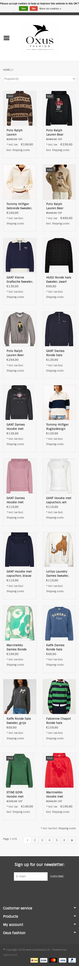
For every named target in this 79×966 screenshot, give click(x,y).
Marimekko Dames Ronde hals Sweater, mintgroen (17, 647)
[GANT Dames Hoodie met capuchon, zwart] (19, 402)
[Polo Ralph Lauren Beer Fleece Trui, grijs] (19, 329)
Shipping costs (21, 150)
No (33, 8)
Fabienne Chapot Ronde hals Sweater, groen (58, 721)
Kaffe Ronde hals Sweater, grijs (19, 721)
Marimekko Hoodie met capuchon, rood (57, 794)
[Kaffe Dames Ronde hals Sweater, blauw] (59, 623)
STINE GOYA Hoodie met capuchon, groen (19, 794)
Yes (23, 8)
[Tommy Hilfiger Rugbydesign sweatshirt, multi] (59, 402)
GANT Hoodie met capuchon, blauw (19, 574)
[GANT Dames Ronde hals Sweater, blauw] (59, 329)
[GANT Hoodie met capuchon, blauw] (19, 549)
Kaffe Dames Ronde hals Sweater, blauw (56, 647)
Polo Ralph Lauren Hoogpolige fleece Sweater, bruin (17, 132)
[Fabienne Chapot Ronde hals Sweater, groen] (59, 696)
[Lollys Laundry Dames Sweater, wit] (59, 549)
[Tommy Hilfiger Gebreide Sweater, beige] (19, 181)
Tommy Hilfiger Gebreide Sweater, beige (19, 206)
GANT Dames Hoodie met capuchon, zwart (18, 427)
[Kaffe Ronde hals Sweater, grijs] (19, 696)
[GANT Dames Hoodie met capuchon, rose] (19, 476)
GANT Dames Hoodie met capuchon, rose (18, 500)
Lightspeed (10, 955)
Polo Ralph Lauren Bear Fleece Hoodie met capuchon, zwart (57, 132)
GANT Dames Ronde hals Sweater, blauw (56, 353)
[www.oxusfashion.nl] (46, 38)
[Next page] (72, 840)
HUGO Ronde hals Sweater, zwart (58, 279)
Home (6, 70)
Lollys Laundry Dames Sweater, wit (57, 574)
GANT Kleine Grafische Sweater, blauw (20, 279)
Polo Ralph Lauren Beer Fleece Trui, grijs (19, 353)
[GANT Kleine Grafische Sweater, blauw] (19, 255)
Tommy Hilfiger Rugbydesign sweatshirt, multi (58, 427)
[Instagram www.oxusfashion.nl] (47, 889)
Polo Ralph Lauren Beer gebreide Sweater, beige (59, 206)
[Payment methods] (33, 960)
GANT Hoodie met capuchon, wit (58, 500)
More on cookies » (50, 8)
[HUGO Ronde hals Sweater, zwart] (59, 255)
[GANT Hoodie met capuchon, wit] (59, 476)
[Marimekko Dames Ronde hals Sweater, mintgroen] (19, 623)
